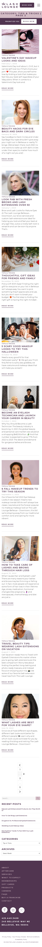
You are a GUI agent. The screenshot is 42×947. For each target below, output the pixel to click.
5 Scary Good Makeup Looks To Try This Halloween (17, 349)
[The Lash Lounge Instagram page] (13, 910)
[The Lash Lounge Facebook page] (5, 910)
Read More (8, 88)
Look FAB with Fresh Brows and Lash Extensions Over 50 (17, 202)
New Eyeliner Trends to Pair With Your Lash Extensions (17, 831)
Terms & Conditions (33, 937)
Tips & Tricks (8, 55)
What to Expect (11, 878)
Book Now (27, 5)
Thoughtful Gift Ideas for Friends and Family (19, 277)
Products (7, 888)
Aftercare (8, 871)
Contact (7, 901)
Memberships (9, 881)
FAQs (4, 894)
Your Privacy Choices (19, 937)
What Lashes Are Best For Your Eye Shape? (18, 724)
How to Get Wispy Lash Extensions (14, 815)
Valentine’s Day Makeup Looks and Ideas (19, 59)
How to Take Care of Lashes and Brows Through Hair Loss (17, 568)
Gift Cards (8, 884)
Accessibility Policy (21, 939)
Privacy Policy (6, 937)
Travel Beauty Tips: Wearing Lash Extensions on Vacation (20, 646)
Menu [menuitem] (38, 5)
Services (7, 874)
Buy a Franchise (11, 898)
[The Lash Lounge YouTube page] (22, 910)
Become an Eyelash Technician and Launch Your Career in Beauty (18, 415)
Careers (6, 891)
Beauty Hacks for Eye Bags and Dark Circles (18, 130)
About (5, 868)
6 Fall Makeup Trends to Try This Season (20, 490)
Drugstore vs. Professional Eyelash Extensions (18, 821)
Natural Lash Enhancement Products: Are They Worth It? (21, 809)
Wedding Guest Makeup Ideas (13, 826)
